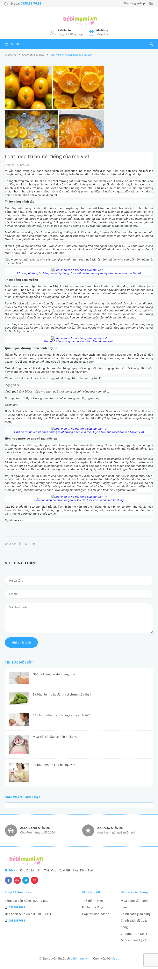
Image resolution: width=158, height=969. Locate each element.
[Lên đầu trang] (147, 959)
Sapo (115, 958)
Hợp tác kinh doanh (95, 914)
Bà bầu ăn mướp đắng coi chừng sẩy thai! (62, 694)
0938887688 (17, 907)
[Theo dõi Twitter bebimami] (25, 880)
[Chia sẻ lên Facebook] (20, 543)
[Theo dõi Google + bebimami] (17, 880)
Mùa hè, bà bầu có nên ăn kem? (55, 737)
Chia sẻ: (10, 544)
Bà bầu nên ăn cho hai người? (54, 765)
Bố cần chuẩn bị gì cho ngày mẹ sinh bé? (61, 715)
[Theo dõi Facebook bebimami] (8, 880)
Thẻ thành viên (92, 901)
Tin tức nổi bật (19, 662)
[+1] (26, 543)
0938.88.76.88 (31, 3)
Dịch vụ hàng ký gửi (134, 940)
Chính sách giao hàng (136, 914)
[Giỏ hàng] (91, 32)
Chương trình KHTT (134, 934)
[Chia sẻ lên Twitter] (33, 543)
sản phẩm (102, 32)
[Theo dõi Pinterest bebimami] (34, 880)
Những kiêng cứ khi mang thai (54, 674)
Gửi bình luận (21, 642)
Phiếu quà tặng (92, 907)
